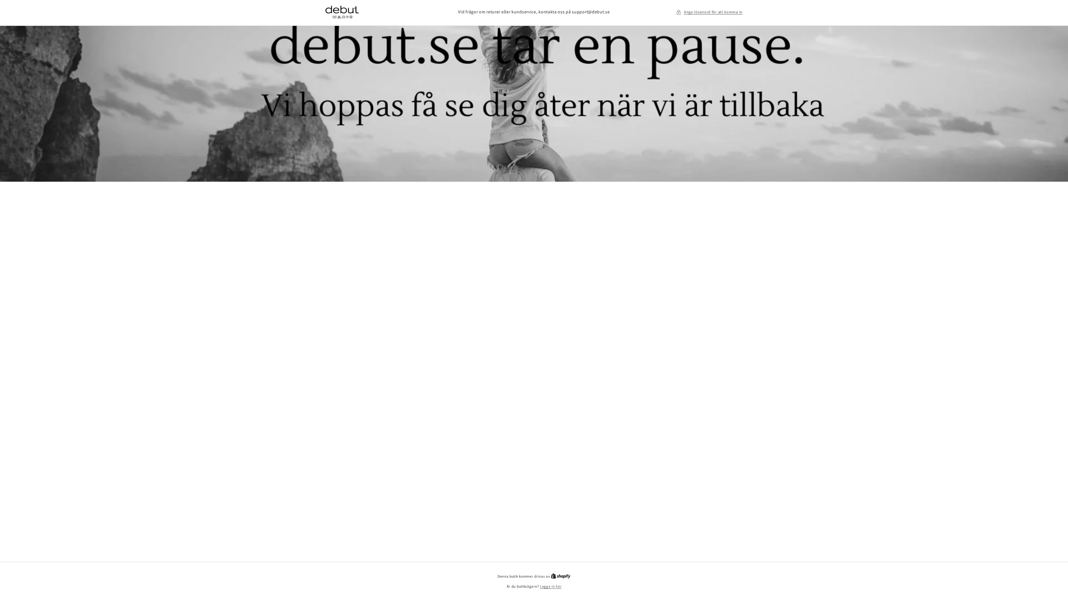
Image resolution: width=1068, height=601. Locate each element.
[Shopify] (560, 576)
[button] (709, 12)
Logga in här (550, 586)
